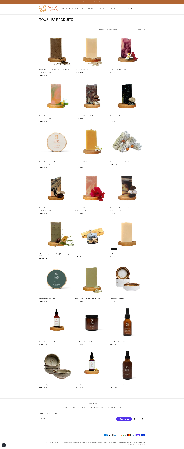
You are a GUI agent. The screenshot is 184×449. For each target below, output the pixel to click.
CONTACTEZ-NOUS (86, 408)
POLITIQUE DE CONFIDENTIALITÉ (111, 408)
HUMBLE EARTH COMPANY (56, 442)
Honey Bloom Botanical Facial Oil (119, 342)
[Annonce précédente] (40, 2)
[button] (73, 9)
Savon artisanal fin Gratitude (47, 116)
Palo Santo (78, 254)
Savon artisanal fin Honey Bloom (48, 162)
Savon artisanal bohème (46, 208)
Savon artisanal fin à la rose (83, 208)
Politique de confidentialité (111, 442)
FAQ (78, 408)
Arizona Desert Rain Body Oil (47, 342)
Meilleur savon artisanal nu (117, 254)
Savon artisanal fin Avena (82, 70)
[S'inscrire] (71, 419)
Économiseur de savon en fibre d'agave (121, 162)
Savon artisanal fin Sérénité (118, 70)
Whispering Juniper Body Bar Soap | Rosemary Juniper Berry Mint (56, 254)
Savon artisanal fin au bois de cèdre (120, 208)
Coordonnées (131, 444)
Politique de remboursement (94, 442)
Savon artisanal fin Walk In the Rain (85, 116)
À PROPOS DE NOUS (69, 408)
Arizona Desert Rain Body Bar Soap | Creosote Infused (54, 70)
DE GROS (96, 408)
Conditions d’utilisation (125, 442)
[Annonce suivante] (144, 2)
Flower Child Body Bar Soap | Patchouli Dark (87, 298)
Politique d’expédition (139, 442)
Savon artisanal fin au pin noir (118, 116)
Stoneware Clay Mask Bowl (117, 298)
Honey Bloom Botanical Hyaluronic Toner (122, 385)
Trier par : (102, 30)
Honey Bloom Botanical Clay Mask (84, 342)
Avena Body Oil (79, 385)
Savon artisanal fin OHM (81, 162)
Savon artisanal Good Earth (47, 298)
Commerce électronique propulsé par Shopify (74, 442)
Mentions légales (140, 444)
